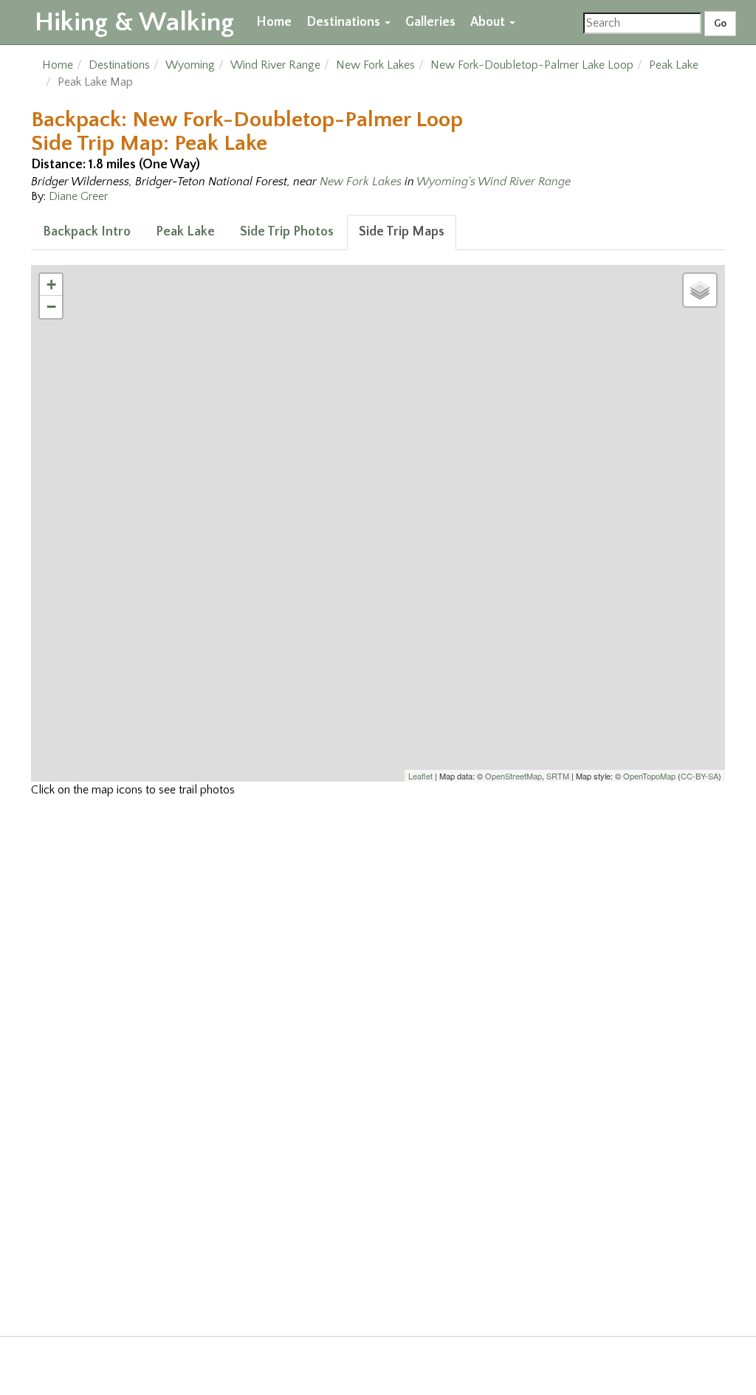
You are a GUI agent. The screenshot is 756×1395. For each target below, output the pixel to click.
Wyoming (190, 65)
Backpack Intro (87, 231)
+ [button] (51, 284)
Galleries (430, 22)
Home (274, 22)
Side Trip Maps (401, 231)
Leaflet (420, 776)
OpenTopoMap (649, 776)
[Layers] (700, 290)
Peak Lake (673, 65)
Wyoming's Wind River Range (493, 181)
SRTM (557, 776)
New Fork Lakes (375, 65)
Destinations (344, 22)
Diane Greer (78, 196)
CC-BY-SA (699, 776)
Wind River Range (275, 65)
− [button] (51, 306)
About (489, 22)
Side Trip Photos (287, 231)
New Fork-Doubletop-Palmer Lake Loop (531, 65)
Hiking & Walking (134, 22)
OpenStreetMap (513, 776)
